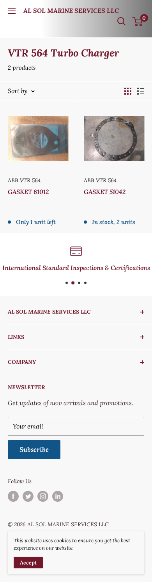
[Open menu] (12, 11)
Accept (28, 562)
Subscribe (34, 449)
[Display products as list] (140, 91)
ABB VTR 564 (24, 180)
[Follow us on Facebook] (13, 496)
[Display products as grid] (127, 91)
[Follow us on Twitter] (28, 496)
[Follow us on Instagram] (42, 496)
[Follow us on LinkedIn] (57, 496)
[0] (138, 21)
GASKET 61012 (28, 192)
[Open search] (121, 21)
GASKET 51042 (104, 192)
